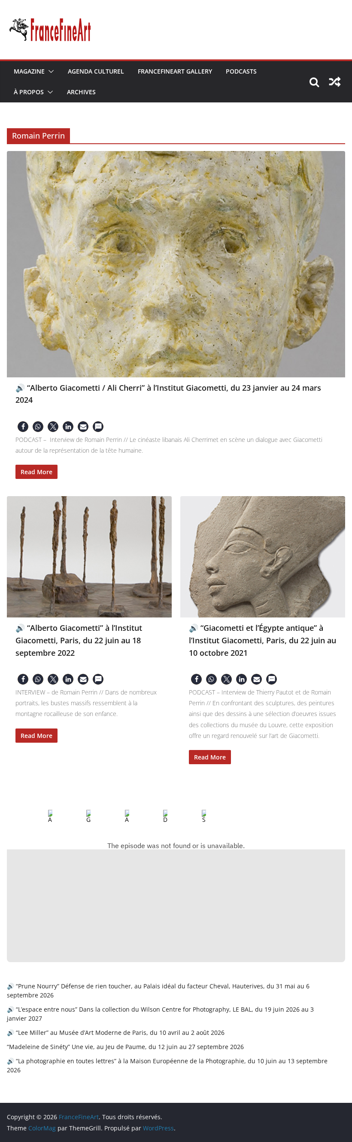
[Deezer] (158, 817)
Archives (81, 92)
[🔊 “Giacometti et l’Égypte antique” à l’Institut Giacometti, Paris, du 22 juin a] (262, 556)
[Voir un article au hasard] (335, 81)
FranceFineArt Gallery (175, 71)
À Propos (29, 92)
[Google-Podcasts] (81, 817)
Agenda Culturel (96, 71)
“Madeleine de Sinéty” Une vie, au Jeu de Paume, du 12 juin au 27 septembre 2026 (125, 1047)
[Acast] (120, 817)
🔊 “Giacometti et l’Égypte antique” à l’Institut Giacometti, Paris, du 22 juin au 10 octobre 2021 (262, 640)
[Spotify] (197, 817)
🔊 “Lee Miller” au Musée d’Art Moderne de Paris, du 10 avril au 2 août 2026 (116, 1032)
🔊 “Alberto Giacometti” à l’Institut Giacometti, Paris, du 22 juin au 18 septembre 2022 (78, 640)
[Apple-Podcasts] (43, 817)
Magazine (29, 71)
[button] (49, 71)
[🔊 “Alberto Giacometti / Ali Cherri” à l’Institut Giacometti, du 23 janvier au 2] (176, 264)
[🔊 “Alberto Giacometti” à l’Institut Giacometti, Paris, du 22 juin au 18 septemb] (89, 556)
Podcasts (241, 71)
